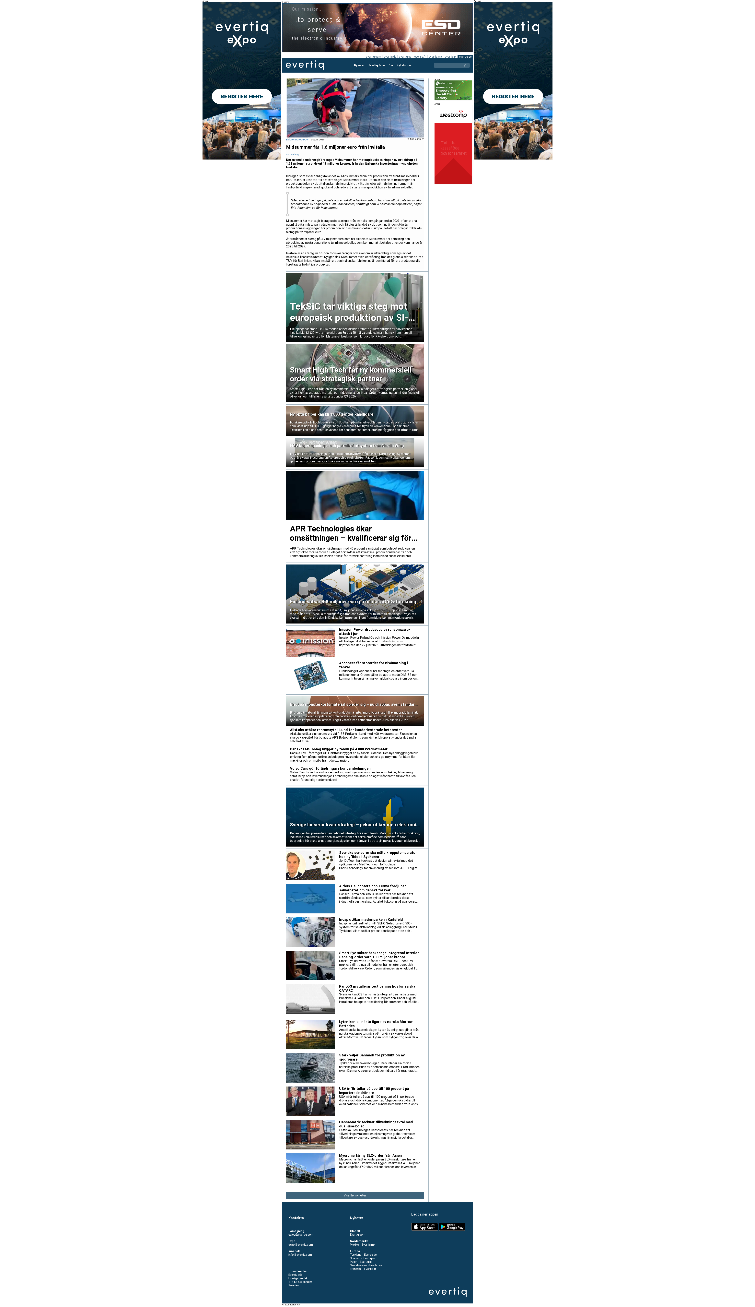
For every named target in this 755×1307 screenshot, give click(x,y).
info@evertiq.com (300, 1254)
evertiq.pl (450, 56)
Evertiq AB (305, 65)
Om (391, 65)
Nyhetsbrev (404, 65)
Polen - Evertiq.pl (361, 1262)
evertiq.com (373, 56)
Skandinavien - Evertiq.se (366, 1265)
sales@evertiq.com (300, 1234)
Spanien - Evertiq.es (363, 1258)
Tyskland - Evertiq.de (363, 1254)
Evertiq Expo (376, 65)
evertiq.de (390, 56)
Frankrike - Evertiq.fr (363, 1269)
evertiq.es (405, 56)
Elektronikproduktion (297, 139)
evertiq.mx (435, 56)
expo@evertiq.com (300, 1244)
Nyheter (359, 65)
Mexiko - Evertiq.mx (362, 1244)
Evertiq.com (357, 1234)
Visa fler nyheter (355, 1195)
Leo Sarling (292, 154)
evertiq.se (465, 56)
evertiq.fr (420, 56)
